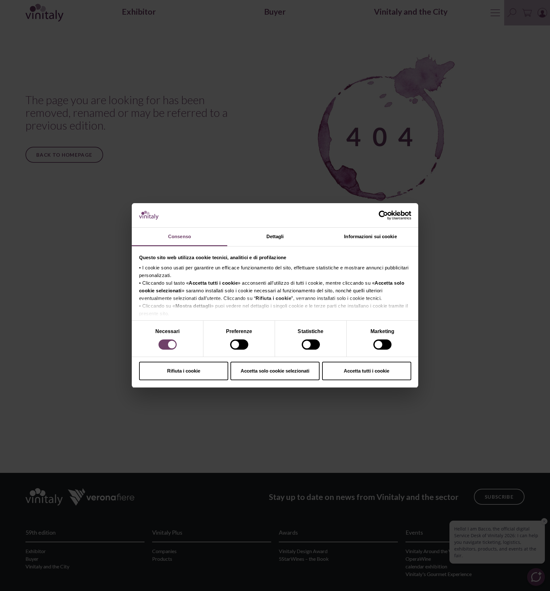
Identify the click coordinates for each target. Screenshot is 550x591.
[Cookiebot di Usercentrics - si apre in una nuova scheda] (383, 215)
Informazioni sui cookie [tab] (370, 236)
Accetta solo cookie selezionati (275, 371)
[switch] (240, 345)
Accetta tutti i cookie (366, 371)
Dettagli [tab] (275, 236)
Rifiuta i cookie (183, 371)
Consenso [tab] (179, 236)
